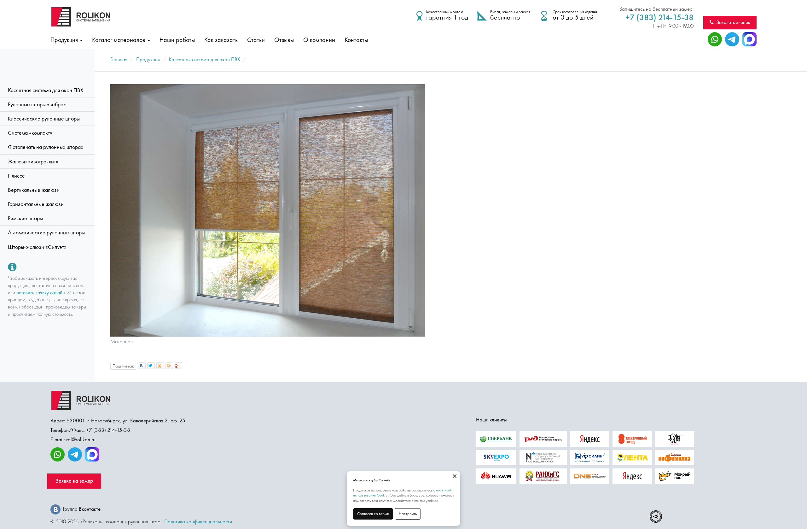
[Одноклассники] (160, 365)
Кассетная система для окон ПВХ (45, 90)
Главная (118, 59)
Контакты (356, 40)
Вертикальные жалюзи (34, 189)
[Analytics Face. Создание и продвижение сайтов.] (656, 516)
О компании (319, 40)
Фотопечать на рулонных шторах (45, 147)
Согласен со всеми (373, 513)
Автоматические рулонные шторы (46, 232)
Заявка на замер (74, 481)
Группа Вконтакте (82, 509)
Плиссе (16, 175)
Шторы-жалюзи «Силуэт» (37, 247)
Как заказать (221, 40)
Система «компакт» (30, 132)
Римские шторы (25, 218)
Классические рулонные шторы (44, 118)
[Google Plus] (178, 365)
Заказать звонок (732, 22)
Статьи (256, 40)
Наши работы (177, 40)
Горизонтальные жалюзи (36, 204)
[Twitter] (151, 365)
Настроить (408, 513)
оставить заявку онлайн (40, 293)
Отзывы (284, 40)
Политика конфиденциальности (198, 521)
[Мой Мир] (169, 365)
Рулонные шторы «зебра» (37, 104)
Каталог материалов (119, 40)
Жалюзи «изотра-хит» (33, 161)
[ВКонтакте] (142, 365)
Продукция (64, 40)
